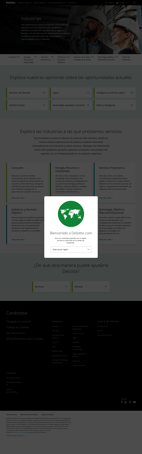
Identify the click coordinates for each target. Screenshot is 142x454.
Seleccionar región (60, 249)
